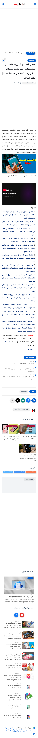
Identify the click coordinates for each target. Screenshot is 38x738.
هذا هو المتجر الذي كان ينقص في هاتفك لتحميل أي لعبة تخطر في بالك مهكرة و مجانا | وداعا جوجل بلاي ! (18, 248)
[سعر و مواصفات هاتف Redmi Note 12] (28, 687)
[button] (28, 400)
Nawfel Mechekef (28, 83)
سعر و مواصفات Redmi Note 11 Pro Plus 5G (12, 717)
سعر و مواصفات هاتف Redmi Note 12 (13, 53)
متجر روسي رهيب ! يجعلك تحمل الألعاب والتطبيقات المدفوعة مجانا (13, 647)
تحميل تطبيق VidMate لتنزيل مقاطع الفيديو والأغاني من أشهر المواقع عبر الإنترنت (12, 678)
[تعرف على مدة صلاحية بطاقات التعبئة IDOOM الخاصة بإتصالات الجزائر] (28, 696)
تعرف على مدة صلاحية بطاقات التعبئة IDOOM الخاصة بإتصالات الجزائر (14, 698)
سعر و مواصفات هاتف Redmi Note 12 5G (14, 707)
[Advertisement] (19, 30)
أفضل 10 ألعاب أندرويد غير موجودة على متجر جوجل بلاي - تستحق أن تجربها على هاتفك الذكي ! (12, 626)
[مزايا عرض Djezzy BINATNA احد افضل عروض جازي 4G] (28, 667)
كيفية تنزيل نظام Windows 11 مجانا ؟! (21, 597)
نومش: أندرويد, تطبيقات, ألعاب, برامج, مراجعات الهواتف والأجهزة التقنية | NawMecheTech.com (18, 729)
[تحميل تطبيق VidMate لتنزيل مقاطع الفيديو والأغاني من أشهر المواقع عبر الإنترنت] (28, 676)
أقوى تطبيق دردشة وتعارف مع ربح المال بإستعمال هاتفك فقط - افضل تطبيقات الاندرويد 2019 (12, 657)
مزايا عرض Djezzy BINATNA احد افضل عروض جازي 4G (13, 667)
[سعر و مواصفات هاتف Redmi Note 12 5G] (28, 707)
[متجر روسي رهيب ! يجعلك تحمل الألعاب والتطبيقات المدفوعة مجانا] (28, 645)
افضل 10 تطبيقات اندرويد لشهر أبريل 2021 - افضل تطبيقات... (19, 370)
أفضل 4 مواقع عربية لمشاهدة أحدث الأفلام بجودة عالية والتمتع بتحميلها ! (12, 636)
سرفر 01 (30, 350)
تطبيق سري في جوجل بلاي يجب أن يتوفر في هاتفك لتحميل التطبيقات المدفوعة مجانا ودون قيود (18, 258)
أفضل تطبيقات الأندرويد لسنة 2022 (23, 363)
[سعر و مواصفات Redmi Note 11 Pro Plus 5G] (28, 717)
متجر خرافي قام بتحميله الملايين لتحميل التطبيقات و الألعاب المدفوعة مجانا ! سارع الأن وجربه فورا (18, 278)
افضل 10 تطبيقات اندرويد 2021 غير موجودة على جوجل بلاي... (18, 378)
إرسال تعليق (29, 479)
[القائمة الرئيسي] (35, 4)
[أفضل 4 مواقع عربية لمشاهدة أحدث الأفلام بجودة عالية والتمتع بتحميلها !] (28, 635)
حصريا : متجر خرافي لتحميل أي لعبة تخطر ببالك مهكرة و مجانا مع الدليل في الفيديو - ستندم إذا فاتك (18, 215)
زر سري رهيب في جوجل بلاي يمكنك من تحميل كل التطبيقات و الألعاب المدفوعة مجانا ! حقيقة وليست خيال (18, 268)
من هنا (7, 342)
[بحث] (3, 4)
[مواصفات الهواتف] (19, 735)
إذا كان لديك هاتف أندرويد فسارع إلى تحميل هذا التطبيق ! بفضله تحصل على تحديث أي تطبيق (18, 315)
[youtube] (22, 615)
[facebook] (16, 615)
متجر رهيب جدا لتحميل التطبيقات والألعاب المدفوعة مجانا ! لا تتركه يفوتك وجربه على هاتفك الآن (18, 288)
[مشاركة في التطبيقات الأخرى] (12, 400)
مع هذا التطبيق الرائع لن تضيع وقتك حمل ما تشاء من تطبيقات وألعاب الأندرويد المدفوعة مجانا (18, 298)
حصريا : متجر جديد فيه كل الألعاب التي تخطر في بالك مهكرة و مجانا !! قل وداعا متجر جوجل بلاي (18, 232)
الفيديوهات (32, 60)
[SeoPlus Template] (34, 728)
